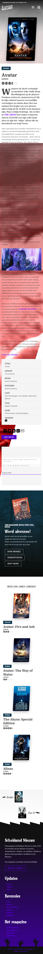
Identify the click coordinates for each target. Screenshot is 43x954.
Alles (8, 902)
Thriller (9, 913)
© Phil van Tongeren (9, 355)
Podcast (9, 887)
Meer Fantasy (9, 437)
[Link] (23, 465)
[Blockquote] (18, 465)
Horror (9, 904)
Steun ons (10, 933)
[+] (27, 465)
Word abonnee (14, 551)
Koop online (13, 563)
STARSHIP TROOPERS (27, 309)
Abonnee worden (15, 868)
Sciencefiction (12, 907)
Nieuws (9, 884)
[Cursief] (6, 465)
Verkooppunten (14, 557)
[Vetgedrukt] (3, 465)
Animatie (10, 915)
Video (8, 889)
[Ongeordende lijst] (15, 465)
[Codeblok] (20, 465)
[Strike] (11, 465)
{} (25, 465)
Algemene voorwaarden (21, 951)
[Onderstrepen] (8, 465)
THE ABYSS (10, 114)
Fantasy (9, 910)
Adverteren (10, 936)
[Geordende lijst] (13, 465)
